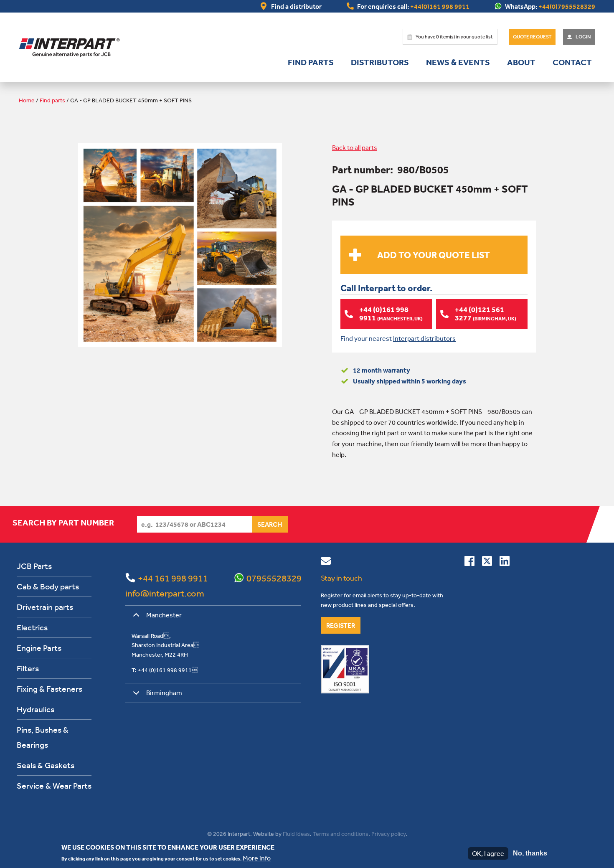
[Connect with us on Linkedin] (505, 562)
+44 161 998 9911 (173, 578)
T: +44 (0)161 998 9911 (165, 670)
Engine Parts (39, 647)
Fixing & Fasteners (49, 688)
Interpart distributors (424, 338)
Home (27, 100)
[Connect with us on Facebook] (469, 562)
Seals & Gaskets (45, 765)
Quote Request (532, 36)
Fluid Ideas (296, 834)
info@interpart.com (164, 593)
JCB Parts (34, 566)
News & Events (458, 62)
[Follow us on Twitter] (487, 562)
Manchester (164, 615)
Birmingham (164, 692)
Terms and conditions (340, 834)
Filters (28, 668)
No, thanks (530, 853)
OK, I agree (488, 853)
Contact (572, 62)
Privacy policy (388, 834)
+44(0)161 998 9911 (439, 6)
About (521, 62)
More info (257, 858)
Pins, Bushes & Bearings (43, 737)
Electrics (32, 627)
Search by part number (63, 523)
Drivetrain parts (45, 607)
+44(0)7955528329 (566, 6)
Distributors (380, 62)
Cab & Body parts (48, 586)
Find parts (311, 62)
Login (583, 36)
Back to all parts (354, 147)
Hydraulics (35, 709)
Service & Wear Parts (54, 785)
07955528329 (274, 578)
